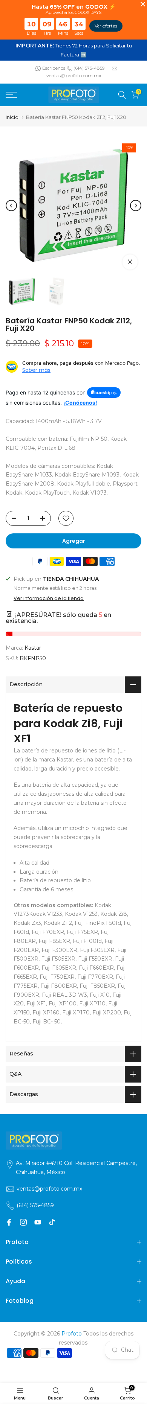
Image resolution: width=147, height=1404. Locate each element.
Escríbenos (53, 68)
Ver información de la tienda (49, 598)
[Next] (135, 205)
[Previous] (11, 205)
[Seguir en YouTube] (37, 1222)
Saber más (36, 370)
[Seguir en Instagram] (23, 1222)
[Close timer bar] (143, 4)
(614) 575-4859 (89, 68)
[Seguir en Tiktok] (52, 1222)
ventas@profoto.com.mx (73, 75)
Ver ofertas (106, 26)
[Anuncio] (73, 50)
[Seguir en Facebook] (9, 1222)
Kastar (32, 647)
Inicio (12, 117)
